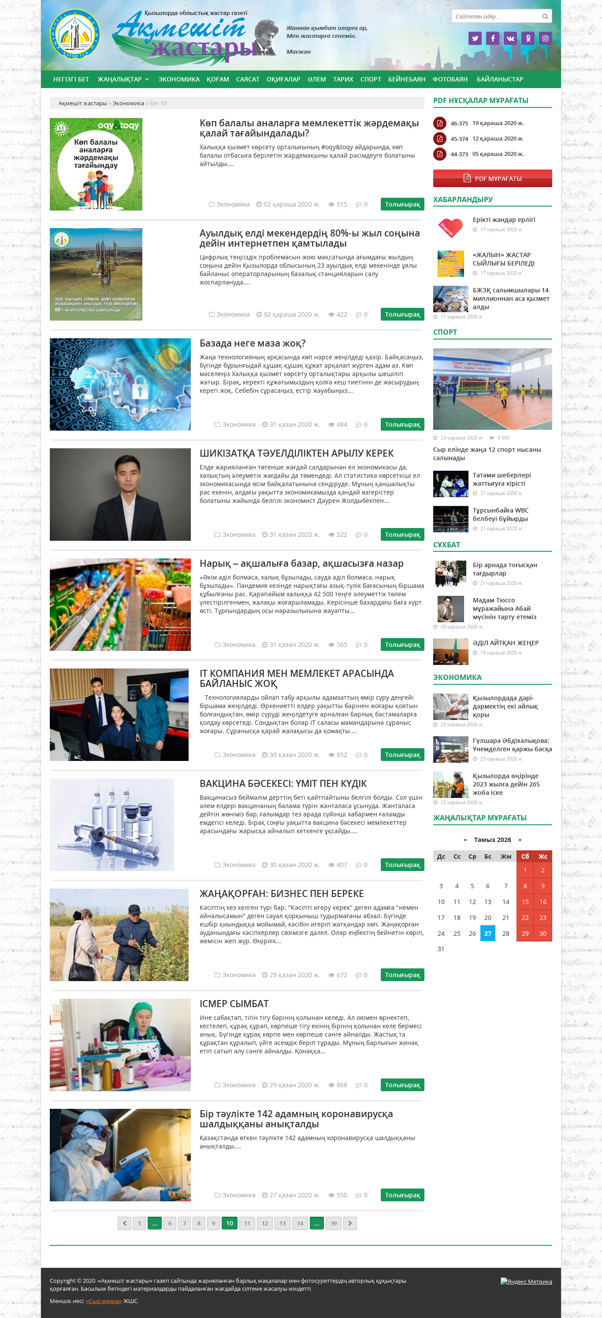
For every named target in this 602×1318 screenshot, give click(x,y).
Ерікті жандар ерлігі (504, 219)
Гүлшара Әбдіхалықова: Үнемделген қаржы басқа (512, 744)
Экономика (179, 79)
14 (300, 1223)
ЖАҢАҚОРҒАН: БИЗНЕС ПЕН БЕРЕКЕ (282, 893)
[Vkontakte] (510, 38)
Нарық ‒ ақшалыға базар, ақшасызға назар (302, 563)
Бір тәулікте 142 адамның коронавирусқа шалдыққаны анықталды (296, 1119)
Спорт (370, 79)
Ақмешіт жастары (237, 38)
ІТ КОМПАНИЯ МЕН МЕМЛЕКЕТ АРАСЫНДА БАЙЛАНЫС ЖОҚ (297, 678)
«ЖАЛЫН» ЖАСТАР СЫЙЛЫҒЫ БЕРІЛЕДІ (504, 259)
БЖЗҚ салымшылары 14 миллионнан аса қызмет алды (511, 298)
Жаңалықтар (120, 79)
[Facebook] (492, 38)
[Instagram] (545, 38)
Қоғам (218, 79)
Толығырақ (402, 204)
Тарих (343, 79)
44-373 (459, 154)
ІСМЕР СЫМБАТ (234, 1003)
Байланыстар (500, 79)
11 (247, 1223)
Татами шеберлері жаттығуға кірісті (502, 479)
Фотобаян (450, 79)
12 (265, 1223)
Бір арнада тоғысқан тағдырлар (505, 569)
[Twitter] (475, 38)
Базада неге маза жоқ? (253, 343)
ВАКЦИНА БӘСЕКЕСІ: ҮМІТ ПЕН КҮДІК (283, 783)
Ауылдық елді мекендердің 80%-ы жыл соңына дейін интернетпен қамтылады (310, 238)
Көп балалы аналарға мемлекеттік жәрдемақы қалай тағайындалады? (309, 128)
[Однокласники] (528, 38)
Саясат (248, 79)
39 (334, 1223)
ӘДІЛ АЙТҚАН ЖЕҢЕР (506, 643)
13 (282, 1223)
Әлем (317, 79)
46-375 (459, 123)
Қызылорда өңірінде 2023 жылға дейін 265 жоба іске (506, 784)
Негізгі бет (71, 79)
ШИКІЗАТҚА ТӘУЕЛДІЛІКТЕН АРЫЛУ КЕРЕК (297, 453)
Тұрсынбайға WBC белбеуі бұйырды (501, 514)
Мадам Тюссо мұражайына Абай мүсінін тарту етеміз (504, 608)
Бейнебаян (407, 79)
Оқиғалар (284, 79)
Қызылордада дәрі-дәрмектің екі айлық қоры (505, 706)
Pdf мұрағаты (498, 178)
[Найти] (545, 15)
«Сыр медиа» (104, 1301)
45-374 (459, 139)
